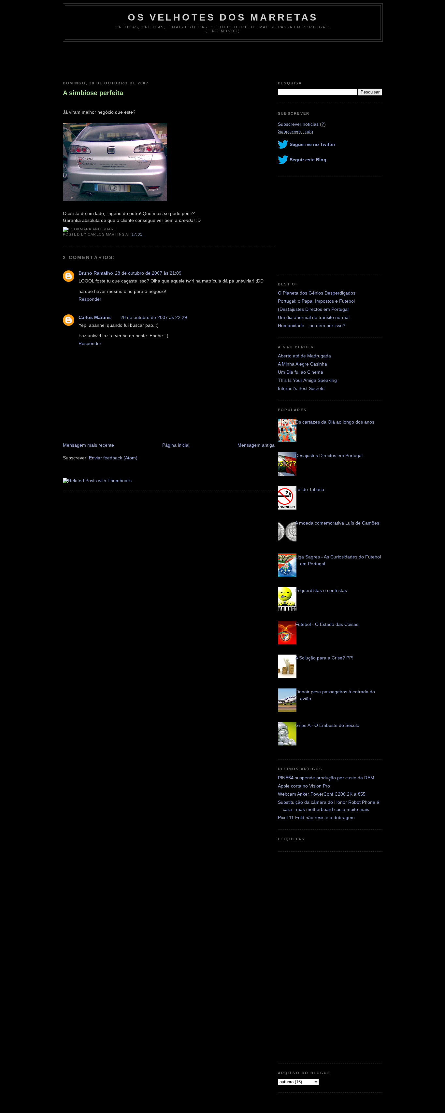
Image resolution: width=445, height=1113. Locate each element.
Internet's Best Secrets (301, 388)
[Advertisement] (222, 59)
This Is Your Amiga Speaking (307, 380)
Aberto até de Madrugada (304, 355)
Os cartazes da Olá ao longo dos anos (334, 422)
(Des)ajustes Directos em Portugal (313, 309)
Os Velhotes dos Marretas (223, 17)
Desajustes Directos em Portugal (329, 455)
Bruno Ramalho (96, 273)
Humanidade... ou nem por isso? (311, 325)
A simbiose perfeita (93, 92)
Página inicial (175, 445)
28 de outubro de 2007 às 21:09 (148, 273)
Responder (90, 299)
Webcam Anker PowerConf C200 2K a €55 (322, 794)
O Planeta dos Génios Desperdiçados (316, 293)
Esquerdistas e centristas (321, 590)
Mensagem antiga (256, 445)
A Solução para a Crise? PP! (324, 657)
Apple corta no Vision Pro (304, 785)
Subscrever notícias (298, 124)
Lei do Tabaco (309, 489)
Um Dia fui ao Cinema (300, 372)
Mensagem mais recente (88, 445)
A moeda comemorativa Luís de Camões (337, 523)
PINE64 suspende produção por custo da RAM (326, 777)
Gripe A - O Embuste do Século (327, 725)
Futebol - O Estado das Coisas (326, 624)
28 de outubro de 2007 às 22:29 (154, 317)
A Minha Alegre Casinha (302, 364)
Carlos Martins (95, 317)
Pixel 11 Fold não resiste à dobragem (316, 817)
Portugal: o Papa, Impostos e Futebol (316, 301)
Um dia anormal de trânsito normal (314, 317)
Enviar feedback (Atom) (113, 457)
